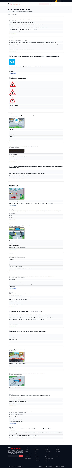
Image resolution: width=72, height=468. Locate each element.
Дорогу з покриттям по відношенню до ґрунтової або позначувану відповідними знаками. (23, 29)
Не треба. (10, 215)
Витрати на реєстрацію (49, 458)
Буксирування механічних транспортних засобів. (17, 281)
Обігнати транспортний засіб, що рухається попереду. (18, 299)
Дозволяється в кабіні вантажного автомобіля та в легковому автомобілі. (21, 268)
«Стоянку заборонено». (13, 154)
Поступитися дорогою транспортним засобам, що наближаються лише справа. (22, 437)
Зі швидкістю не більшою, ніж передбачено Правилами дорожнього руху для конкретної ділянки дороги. (26, 66)
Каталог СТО (58, 451)
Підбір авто (27, 451)
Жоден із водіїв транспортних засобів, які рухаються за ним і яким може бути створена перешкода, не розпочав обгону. (28, 314)
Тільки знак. (11, 87)
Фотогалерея (27, 454)
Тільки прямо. (11, 134)
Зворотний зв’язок (61, 466)
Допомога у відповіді (13, 33)
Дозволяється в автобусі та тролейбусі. (15, 266)
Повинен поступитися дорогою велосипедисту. (17, 365)
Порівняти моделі (48, 460)
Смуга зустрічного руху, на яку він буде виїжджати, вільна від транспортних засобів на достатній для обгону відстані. (28, 319)
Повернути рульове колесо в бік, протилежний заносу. (18, 389)
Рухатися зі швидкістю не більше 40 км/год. (16, 414)
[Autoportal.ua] (14, 4)
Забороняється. (11, 259)
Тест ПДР (46, 449)
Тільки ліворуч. (11, 129)
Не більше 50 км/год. (12, 71)
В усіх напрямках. (12, 138)
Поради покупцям (38, 454)
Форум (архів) (37, 460)
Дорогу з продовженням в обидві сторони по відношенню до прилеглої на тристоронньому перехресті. (26, 24)
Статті (36, 451)
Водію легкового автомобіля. (14, 245)
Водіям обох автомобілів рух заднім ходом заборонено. (18, 247)
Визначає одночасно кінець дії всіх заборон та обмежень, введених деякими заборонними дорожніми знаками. (27, 173)
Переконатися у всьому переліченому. (15, 324)
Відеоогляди (37, 458)
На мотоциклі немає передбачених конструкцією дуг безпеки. (19, 401)
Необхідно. (11, 217)
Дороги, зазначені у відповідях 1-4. (15, 31)
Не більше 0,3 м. (11, 334)
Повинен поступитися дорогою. (14, 201)
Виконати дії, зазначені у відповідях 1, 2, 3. (16, 304)
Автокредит (47, 456)
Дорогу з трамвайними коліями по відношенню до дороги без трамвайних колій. (22, 22)
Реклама (57, 466)
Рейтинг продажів (28, 458)
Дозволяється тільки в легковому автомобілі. (16, 264)
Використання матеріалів (51, 466)
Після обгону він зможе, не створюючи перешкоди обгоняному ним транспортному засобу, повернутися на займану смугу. (29, 321)
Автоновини (37, 449)
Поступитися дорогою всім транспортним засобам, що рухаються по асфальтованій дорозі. (24, 435)
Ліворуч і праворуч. (12, 136)
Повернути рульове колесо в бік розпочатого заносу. (17, 387)
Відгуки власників (28, 456)
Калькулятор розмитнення (49, 454)
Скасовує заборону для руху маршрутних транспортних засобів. (19, 175)
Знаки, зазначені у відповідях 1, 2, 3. (15, 107)
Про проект (57, 456)
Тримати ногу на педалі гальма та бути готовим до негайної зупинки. (20, 297)
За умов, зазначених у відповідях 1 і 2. (15, 403)
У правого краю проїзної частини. (14, 341)
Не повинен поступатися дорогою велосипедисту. (17, 363)
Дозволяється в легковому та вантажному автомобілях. (18, 261)
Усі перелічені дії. (12, 286)
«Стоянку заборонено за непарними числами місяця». (18, 156)
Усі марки (26, 449)
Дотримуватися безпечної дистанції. (15, 301)
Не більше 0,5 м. (11, 337)
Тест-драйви (37, 456)
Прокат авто (58, 454)
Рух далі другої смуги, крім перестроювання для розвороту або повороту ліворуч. (22, 284)
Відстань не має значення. (13, 339)
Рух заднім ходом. (12, 279)
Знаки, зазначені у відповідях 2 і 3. (14, 105)
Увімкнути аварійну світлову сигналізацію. (16, 421)
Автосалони (57, 449)
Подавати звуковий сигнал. (13, 416)
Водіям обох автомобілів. (13, 240)
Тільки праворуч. (12, 131)
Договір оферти (44, 466)
